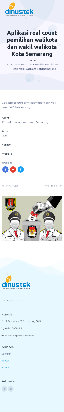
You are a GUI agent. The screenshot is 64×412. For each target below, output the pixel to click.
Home (32, 60)
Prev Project (12, 185)
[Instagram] (11, 389)
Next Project (51, 185)
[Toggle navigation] (57, 9)
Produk (5, 367)
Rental (5, 360)
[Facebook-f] (4, 389)
